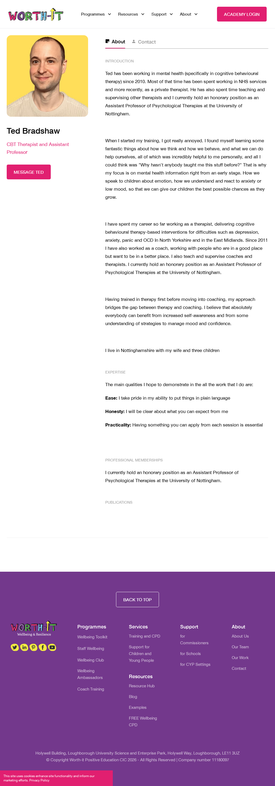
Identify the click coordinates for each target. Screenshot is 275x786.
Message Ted (29, 172)
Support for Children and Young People (141, 654)
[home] (36, 14)
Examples (138, 707)
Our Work (240, 657)
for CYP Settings (195, 664)
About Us (240, 636)
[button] (94, 14)
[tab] (115, 41)
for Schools (190, 653)
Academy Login (242, 14)
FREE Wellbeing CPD (143, 721)
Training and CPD (144, 636)
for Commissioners (194, 639)
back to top (137, 599)
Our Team (240, 647)
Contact (239, 668)
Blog (133, 696)
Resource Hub (142, 686)
